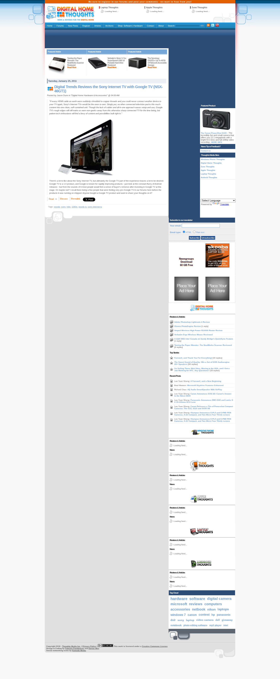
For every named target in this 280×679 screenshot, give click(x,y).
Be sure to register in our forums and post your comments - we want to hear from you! (140, 2)
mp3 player (215, 625)
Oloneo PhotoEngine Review (187, 326)
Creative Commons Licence (155, 646)
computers (213, 604)
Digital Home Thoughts (211, 163)
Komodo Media (79, 650)
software (197, 599)
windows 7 (178, 614)
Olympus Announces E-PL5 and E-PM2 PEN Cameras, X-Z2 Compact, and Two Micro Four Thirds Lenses (202, 414)
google (57, 207)
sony (63, 207)
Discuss (64, 199)
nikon (211, 609)
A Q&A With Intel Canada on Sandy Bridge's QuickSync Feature (203, 339)
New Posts (73, 26)
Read (51, 199)
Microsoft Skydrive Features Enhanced (205, 385)
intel (225, 625)
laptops (223, 609)
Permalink (75, 199)
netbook (198, 609)
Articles (97, 26)
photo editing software (195, 625)
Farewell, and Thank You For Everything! (193, 358)
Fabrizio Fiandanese (74, 648)
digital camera (219, 599)
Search (171, 26)
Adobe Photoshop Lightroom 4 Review (192, 322)
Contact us (206, 151)
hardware (178, 599)
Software (128, 26)
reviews (195, 604)
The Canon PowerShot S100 (214, 133)
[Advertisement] (140, 38)
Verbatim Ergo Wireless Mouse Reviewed (193, 335)
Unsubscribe (208, 238)
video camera (205, 620)
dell (217, 620)
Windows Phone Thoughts (213, 159)
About (161, 26)
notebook (176, 625)
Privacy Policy (89, 646)
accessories (180, 609)
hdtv (68, 207)
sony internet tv (95, 207)
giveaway (227, 620)
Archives (109, 26)
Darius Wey (94, 648)
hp (213, 614)
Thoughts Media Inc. (71, 646)
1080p (74, 207)
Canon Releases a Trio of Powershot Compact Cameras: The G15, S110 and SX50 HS (203, 407)
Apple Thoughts (154, 7)
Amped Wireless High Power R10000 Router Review (198, 330)
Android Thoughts (209, 177)
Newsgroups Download (186, 260)
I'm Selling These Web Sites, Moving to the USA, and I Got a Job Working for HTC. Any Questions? (202, 369)
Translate (224, 204)
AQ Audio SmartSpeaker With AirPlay (204, 390)
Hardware (138, 26)
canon (192, 614)
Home (49, 26)
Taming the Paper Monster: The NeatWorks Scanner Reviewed (203, 345)
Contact (150, 26)
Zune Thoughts (199, 7)
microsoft (178, 604)
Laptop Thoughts (109, 7)
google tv (82, 207)
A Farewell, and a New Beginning (205, 381)
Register (86, 26)
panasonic (223, 614)
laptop (190, 620)
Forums (60, 26)
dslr (173, 620)
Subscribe (195, 238)
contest (204, 614)
